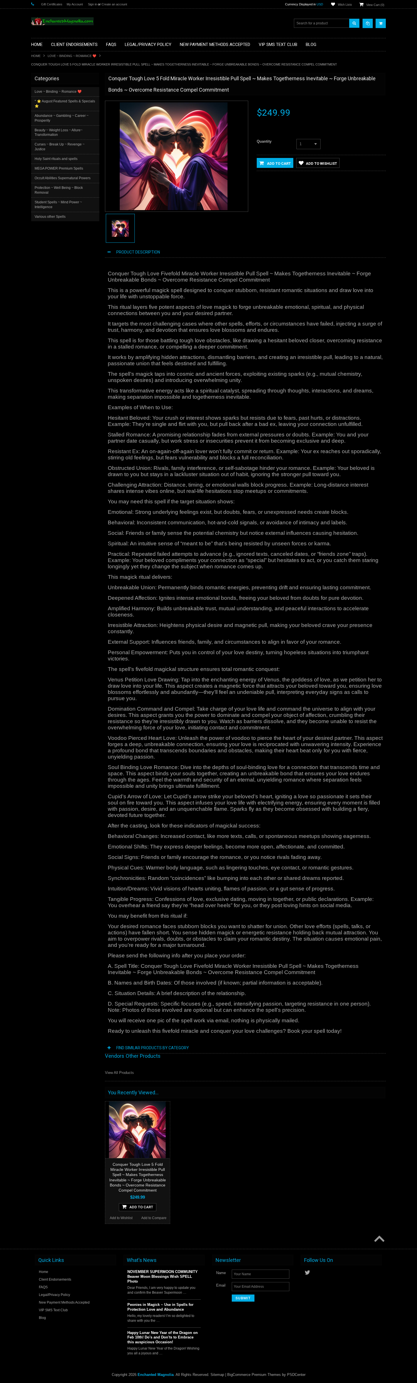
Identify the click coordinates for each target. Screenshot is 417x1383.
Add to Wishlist (321, 163)
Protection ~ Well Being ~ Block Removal (59, 190)
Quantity (264, 141)
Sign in (92, 4)
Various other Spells (50, 217)
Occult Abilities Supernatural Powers (62, 178)
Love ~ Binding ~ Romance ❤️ (72, 56)
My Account (75, 4)
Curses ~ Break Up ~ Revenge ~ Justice (60, 146)
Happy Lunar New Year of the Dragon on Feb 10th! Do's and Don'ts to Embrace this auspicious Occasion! (162, 1337)
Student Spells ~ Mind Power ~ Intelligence (58, 204)
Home (36, 56)
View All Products (119, 1072)
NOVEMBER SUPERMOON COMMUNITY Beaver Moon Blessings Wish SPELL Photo (162, 1276)
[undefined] (174, 209)
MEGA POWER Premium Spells (59, 168)
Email (221, 1285)
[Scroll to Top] (378, 1239)
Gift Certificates (51, 4)
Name (221, 1273)
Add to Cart (278, 163)
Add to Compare (154, 1218)
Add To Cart (141, 1207)
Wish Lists (345, 4)
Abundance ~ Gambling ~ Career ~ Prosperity (62, 118)
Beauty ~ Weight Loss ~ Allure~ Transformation (59, 132)
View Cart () (375, 5)
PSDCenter (296, 1375)
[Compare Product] (368, 23)
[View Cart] (381, 23)
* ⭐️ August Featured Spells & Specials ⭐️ (65, 103)
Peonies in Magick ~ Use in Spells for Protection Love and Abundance (160, 1307)
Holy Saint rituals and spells (56, 159)
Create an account (114, 4)
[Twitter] (307, 1273)
